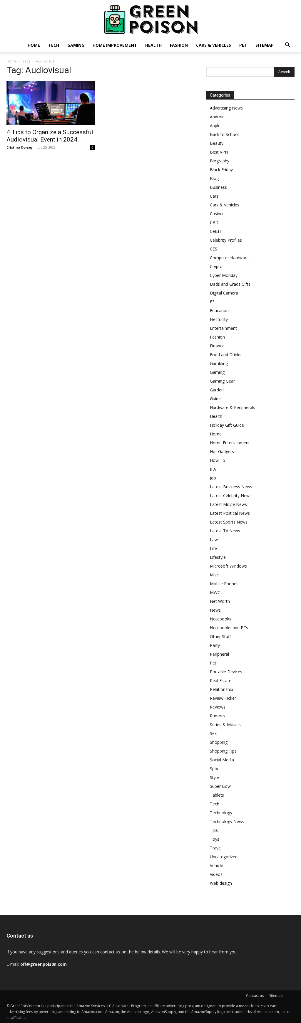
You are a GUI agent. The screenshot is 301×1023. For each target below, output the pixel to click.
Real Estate (220, 680)
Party (215, 645)
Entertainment (223, 328)
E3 (212, 301)
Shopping (219, 742)
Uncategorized (224, 856)
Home (34, 45)
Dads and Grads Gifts (230, 284)
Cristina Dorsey (19, 147)
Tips (214, 830)
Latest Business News (231, 486)
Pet (243, 45)
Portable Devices (226, 671)
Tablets (217, 795)
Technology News (227, 821)
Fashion (179, 45)
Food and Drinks (225, 354)
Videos (216, 874)
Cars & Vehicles (213, 45)
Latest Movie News (228, 504)
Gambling (219, 363)
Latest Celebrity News (231, 495)
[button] (287, 45)
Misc (214, 575)
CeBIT (216, 231)
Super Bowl (221, 786)
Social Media (222, 760)
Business (218, 187)
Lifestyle (218, 557)
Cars (214, 196)
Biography (219, 161)
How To (217, 460)
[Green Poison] (150, 19)
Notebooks (220, 619)
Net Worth (220, 601)
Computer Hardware (229, 257)
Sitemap (264, 45)
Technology (221, 812)
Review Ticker (223, 698)
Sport (215, 768)
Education (219, 310)
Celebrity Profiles (226, 240)
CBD (214, 222)
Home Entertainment (230, 442)
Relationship (221, 689)
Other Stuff (220, 636)
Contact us (255, 995)
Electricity (219, 319)
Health (153, 45)
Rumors (217, 716)
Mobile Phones (224, 583)
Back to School (224, 134)
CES (213, 249)
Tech (53, 45)
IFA (213, 469)
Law (214, 539)
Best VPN (219, 152)
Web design (221, 883)
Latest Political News (230, 513)
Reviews (217, 707)
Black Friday (221, 169)
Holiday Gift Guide (227, 425)
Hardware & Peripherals (232, 407)
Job (213, 478)
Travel (216, 848)
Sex (213, 733)
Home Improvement (115, 45)
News (215, 610)
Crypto (216, 266)
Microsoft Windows (228, 566)
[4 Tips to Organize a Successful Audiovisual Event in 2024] (50, 103)
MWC (215, 592)
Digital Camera (224, 293)
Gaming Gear (222, 381)
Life (213, 548)
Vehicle (216, 865)
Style (214, 777)
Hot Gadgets (222, 451)
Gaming (75, 45)
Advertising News (226, 108)
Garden (217, 390)
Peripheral (219, 654)
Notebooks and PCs (229, 627)
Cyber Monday (224, 275)
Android (217, 117)
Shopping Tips (223, 751)
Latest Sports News (229, 522)
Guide (215, 398)
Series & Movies (225, 724)
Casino (216, 213)
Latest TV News (225, 531)
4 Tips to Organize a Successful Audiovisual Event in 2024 (49, 136)
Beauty (216, 143)
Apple (215, 125)
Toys (214, 839)
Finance (217, 346)
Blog (214, 178)
